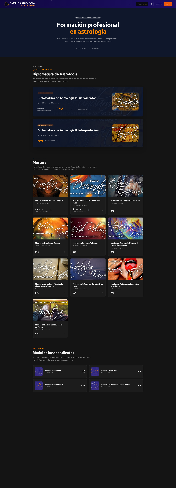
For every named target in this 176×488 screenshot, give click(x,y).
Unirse (168, 4)
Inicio (34, 66)
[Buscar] (152, 4)
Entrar (159, 4)
